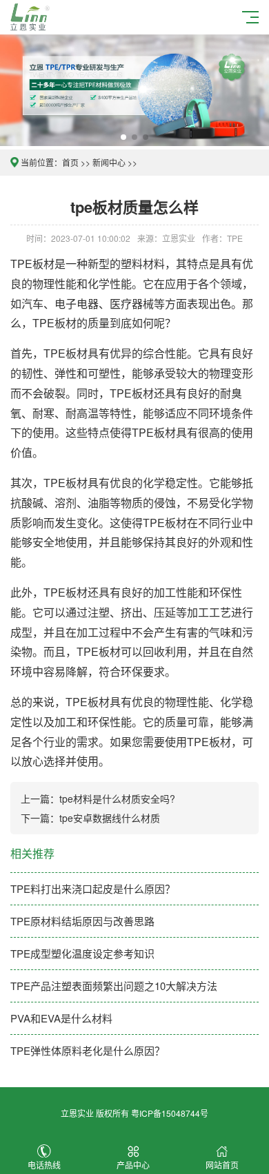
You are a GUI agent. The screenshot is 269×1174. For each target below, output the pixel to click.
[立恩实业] (32, 15)
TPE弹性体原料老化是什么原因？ (87, 1050)
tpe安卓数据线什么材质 (109, 818)
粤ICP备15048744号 (169, 1113)
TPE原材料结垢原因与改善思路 (82, 921)
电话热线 (44, 1165)
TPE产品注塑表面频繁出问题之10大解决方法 (113, 985)
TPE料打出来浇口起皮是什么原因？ (92, 888)
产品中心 (133, 1165)
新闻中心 (109, 162)
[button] (123, 137)
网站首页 (222, 1165)
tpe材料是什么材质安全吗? (117, 798)
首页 (70, 162)
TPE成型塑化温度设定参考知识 (82, 953)
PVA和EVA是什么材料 (61, 1018)
